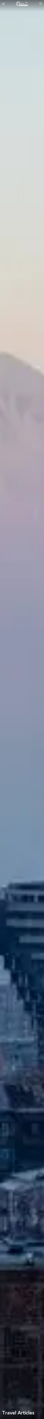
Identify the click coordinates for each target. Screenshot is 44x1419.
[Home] (22, 3)
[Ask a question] (40, 3)
